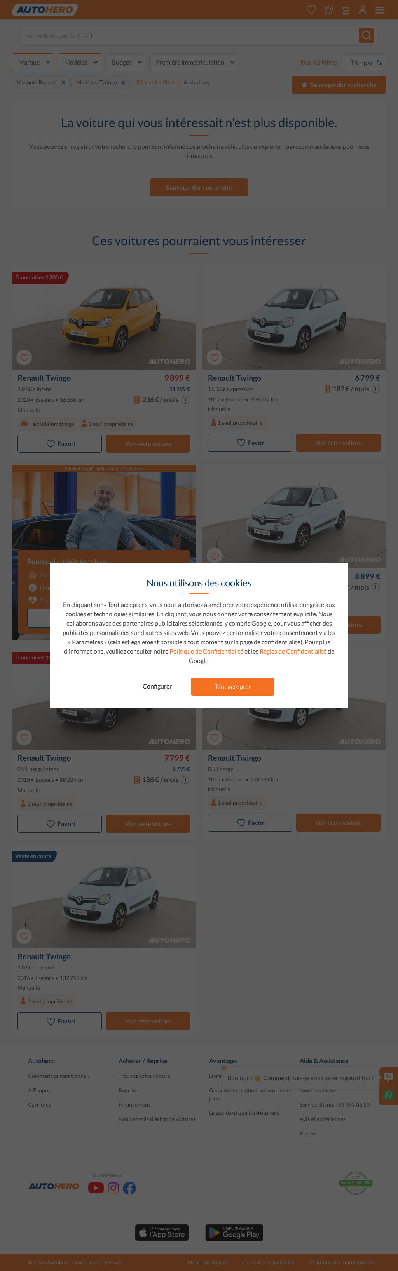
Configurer (157, 686)
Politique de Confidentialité (206, 651)
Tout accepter (233, 686)
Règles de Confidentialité (293, 651)
